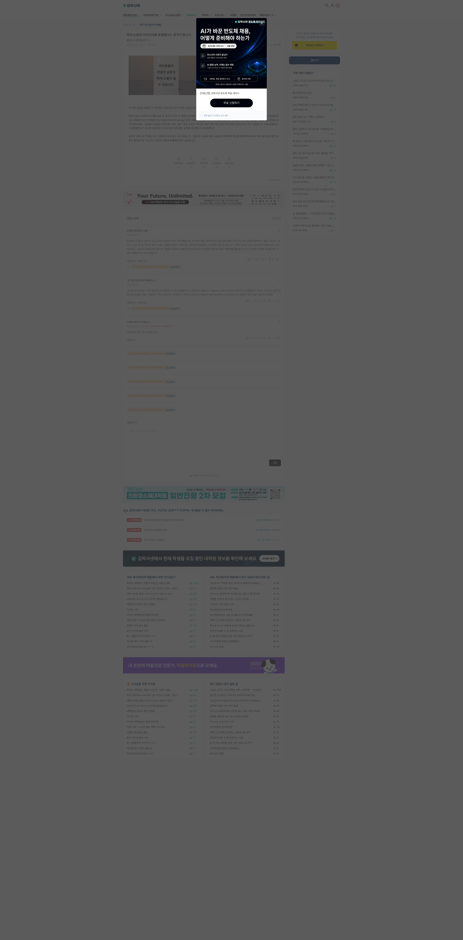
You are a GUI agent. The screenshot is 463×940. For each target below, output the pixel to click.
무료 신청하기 (231, 103)
